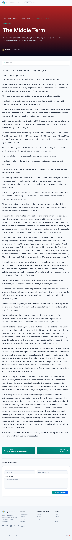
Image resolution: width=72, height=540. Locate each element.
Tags (38, 519)
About (57, 516)
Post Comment (61, 492)
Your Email (40, 469)
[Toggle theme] (22, 2)
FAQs (56, 521)
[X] (14, 526)
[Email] (18, 526)
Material (22, 521)
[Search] (18, 2)
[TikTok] (7, 526)
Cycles (39, 516)
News (56, 514)
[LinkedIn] (11, 526)
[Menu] (33, 2)
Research (7, 18)
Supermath (23, 516)
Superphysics (24, 514)
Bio (21, 524)
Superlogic (23, 519)
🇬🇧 (67, 535)
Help (56, 519)
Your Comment (9, 476)
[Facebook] (3, 526)
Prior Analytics (28, 18)
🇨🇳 (69, 535)
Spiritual (22, 526)
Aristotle (16, 18)
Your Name (8, 469)
